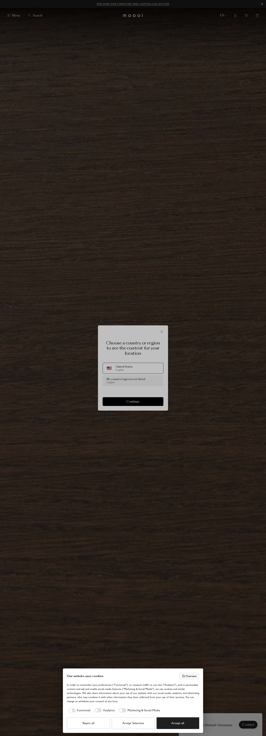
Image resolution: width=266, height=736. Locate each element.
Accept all (177, 723)
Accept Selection (133, 723)
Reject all (88, 723)
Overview (191, 676)
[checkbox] (78, 710)
